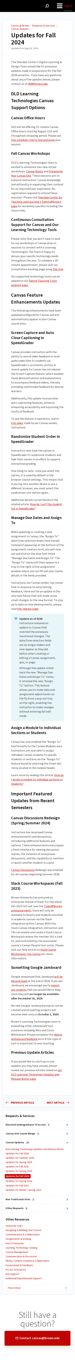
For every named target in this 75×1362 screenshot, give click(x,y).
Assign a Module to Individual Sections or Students (36, 730)
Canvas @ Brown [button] (15, 2)
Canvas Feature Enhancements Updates (35, 298)
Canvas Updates (20, 29)
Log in (68, 6)
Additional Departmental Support (24, 1278)
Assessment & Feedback (19, 1265)
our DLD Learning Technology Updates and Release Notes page (36, 1074)
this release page (27, 609)
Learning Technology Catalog (21, 1248)
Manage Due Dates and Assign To (36, 520)
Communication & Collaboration (23, 1234)
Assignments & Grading (18, 1239)
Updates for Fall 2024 (33, 39)
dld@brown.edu (38, 84)
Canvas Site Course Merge (22, 1133)
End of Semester (15, 1243)
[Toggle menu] (60, 6)
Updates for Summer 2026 (20, 1158)
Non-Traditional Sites (20, 1199)
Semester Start (14, 1226)
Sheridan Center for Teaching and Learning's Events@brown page (36, 202)
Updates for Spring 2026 (19, 1162)
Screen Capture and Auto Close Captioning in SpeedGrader (32, 338)
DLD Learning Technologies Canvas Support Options (32, 100)
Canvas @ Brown (20, 26)
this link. (58, 269)
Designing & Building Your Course (23, 1230)
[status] (37, 667)
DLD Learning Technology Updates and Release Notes (35, 1149)
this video (17, 423)
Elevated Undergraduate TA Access (27, 1125)
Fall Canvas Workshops (30, 153)
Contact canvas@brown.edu (39, 1338)
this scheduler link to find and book (33, 140)
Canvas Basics (35, 171)
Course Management (17, 1252)
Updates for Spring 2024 (19, 1181)
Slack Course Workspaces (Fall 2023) (36, 886)
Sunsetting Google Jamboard (36, 967)
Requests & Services (43, 26)
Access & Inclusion (16, 1270)
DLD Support (12, 1274)
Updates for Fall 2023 (17, 1185)
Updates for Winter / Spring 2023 (23, 1190)
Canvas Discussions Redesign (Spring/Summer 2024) (35, 820)
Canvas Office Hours (28, 118)
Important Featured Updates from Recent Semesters (32, 800)
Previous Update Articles (32, 1052)
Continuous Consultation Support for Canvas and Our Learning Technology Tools (35, 225)
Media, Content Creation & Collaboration (27, 1261)
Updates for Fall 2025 (17, 1166)
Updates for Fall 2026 (17, 1153)
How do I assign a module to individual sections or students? (37, 779)
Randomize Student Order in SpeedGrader (35, 439)
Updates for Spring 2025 (19, 1171)
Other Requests (16, 1208)
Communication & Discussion (21, 1256)
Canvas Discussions (23, 870)
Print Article (14, 1288)
